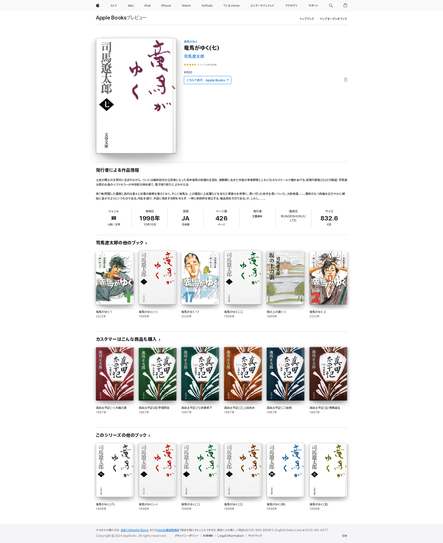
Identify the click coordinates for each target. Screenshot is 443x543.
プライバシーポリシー (187, 536)
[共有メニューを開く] (345, 80)
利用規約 (208, 536)
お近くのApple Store (134, 530)
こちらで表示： (206, 80)
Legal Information (231, 536)
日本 (344, 536)
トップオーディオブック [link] (333, 19)
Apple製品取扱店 (168, 530)
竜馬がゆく (190, 42)
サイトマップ (255, 536)
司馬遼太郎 (194, 56)
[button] (331, 5)
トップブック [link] (307, 19)
